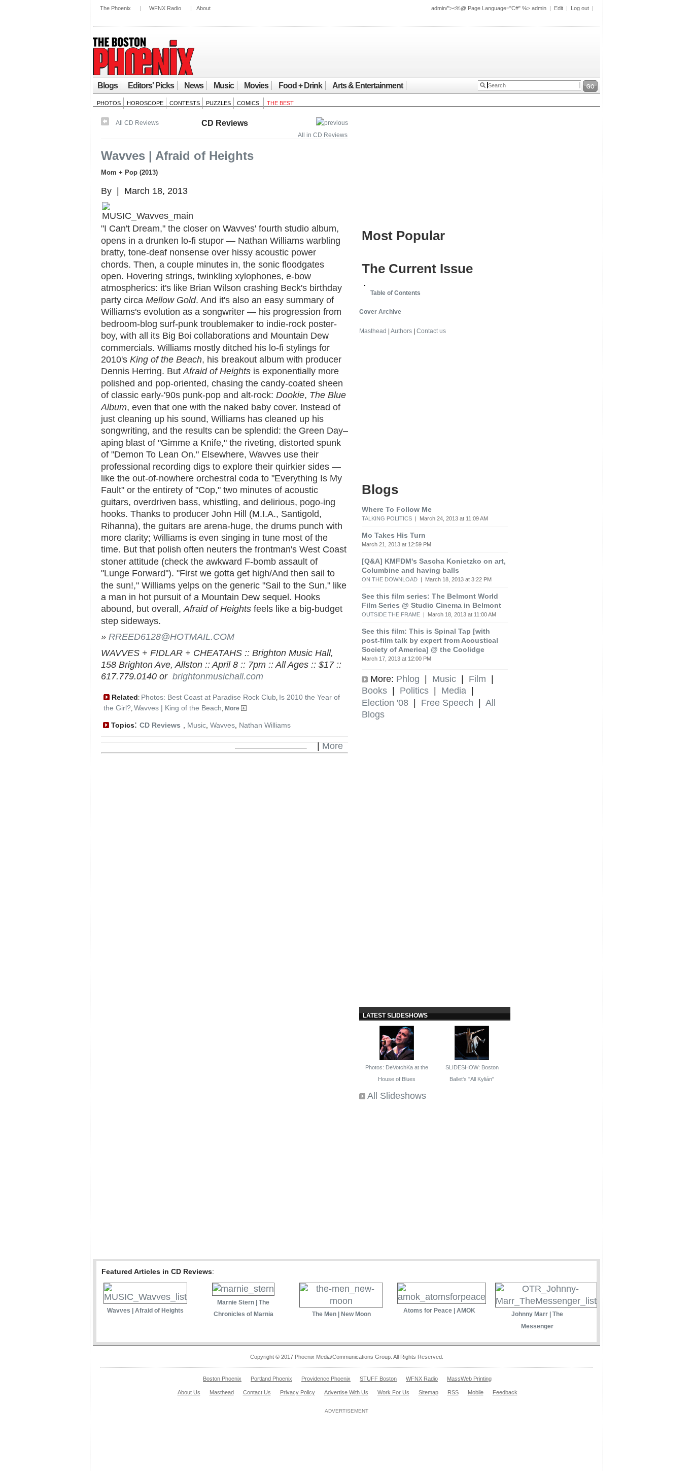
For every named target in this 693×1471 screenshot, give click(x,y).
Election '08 (385, 703)
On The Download (390, 579)
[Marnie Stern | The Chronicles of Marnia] (243, 1289)
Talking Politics (387, 518)
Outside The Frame (391, 614)
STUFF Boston (378, 1379)
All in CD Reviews (323, 135)
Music (224, 85)
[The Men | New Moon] (341, 1301)
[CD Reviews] (332, 122)
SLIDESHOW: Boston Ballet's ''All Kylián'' (472, 1073)
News (193, 85)
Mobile (475, 1392)
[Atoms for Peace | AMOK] (441, 1297)
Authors (401, 331)
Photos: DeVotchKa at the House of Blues (396, 1073)
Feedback (505, 1392)
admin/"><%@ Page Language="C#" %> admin (488, 8)
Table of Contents (395, 293)
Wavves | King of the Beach (178, 708)
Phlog (408, 679)
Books (374, 690)
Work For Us (393, 1392)
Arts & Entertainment (367, 85)
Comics (249, 103)
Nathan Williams (265, 725)
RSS (453, 1392)
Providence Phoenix (326, 1379)
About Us (189, 1392)
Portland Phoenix (271, 1379)
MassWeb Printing (469, 1379)
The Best (280, 103)
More (233, 708)
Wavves (222, 725)
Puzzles (218, 103)
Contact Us (257, 1392)
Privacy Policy (297, 1392)
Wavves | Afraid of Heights (177, 155)
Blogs (107, 85)
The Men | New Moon (341, 1314)
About (203, 8)
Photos (109, 103)
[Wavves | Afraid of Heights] (145, 1297)
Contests (184, 103)
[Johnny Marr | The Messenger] (546, 1301)
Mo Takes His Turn (394, 535)
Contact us (431, 331)
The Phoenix (115, 8)
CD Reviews (224, 123)
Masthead (373, 331)
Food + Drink (300, 85)
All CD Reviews (137, 122)
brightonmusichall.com (217, 676)
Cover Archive (380, 311)
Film (477, 679)
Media (453, 690)
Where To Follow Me (397, 509)
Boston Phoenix (222, 1379)
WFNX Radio (165, 8)
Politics (414, 690)
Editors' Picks (151, 85)
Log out (580, 8)
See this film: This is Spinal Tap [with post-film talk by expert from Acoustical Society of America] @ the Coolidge (430, 640)
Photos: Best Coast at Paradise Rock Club (208, 697)
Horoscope (145, 103)
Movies (256, 85)
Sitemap (428, 1392)
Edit (558, 8)
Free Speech (447, 703)
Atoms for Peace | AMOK (439, 1310)
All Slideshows (396, 1096)
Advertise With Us (346, 1392)
